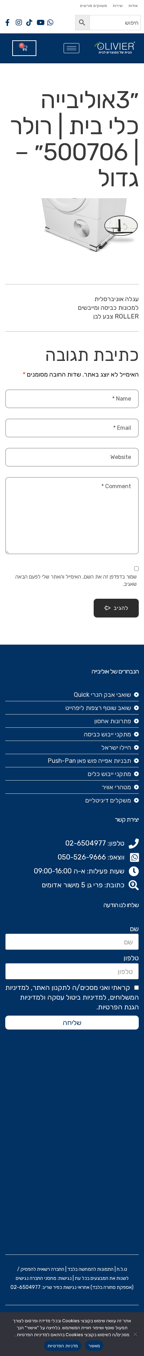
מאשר (94, 1345)
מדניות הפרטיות (63, 1345)
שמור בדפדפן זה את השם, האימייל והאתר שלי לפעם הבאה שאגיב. (76, 580)
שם (134, 929)
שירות (118, 5)
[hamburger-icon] (71, 48)
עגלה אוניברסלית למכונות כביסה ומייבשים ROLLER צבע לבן (108, 307)
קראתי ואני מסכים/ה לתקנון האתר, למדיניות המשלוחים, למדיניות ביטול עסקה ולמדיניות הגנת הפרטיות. (72, 997)
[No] (135, 1334)
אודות (133, 5)
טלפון (131, 958)
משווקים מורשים (93, 5)
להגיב (121, 608)
